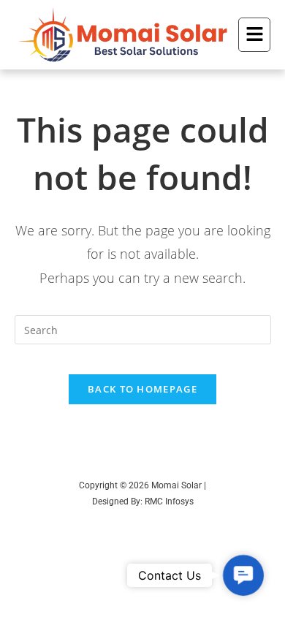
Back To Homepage (142, 388)
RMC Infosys (169, 501)
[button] (254, 35)
